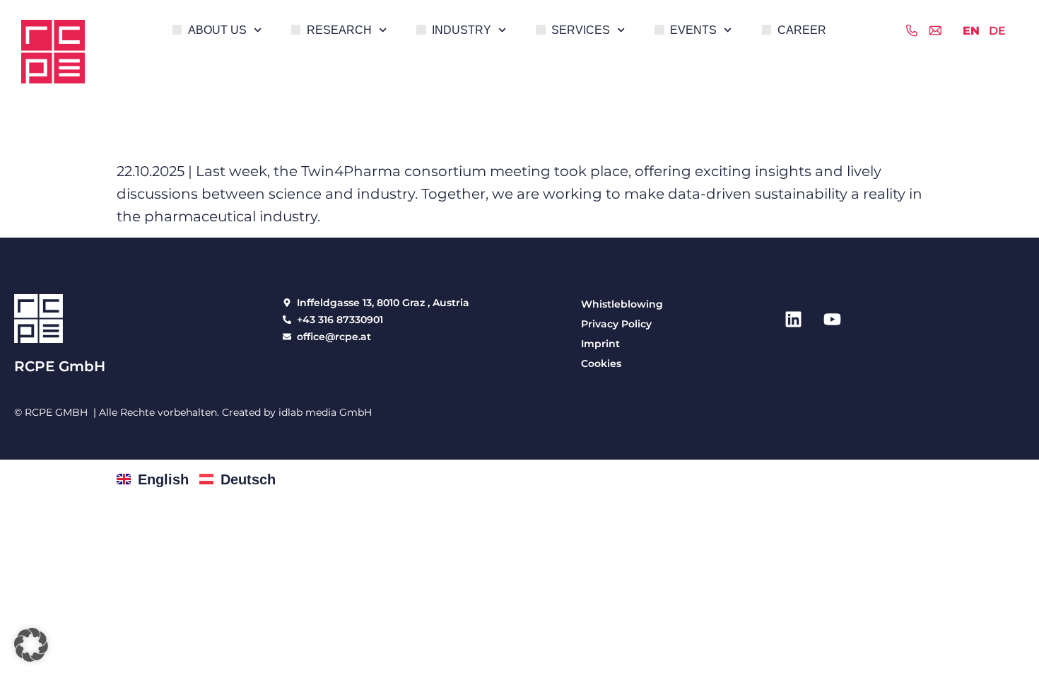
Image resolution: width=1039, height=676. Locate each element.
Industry (461, 30)
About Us (217, 30)
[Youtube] (832, 319)
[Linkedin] (793, 319)
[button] (31, 645)
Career (801, 30)
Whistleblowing (622, 304)
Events (693, 30)
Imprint (600, 343)
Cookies (601, 363)
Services (580, 30)
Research (339, 30)
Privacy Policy (616, 323)
